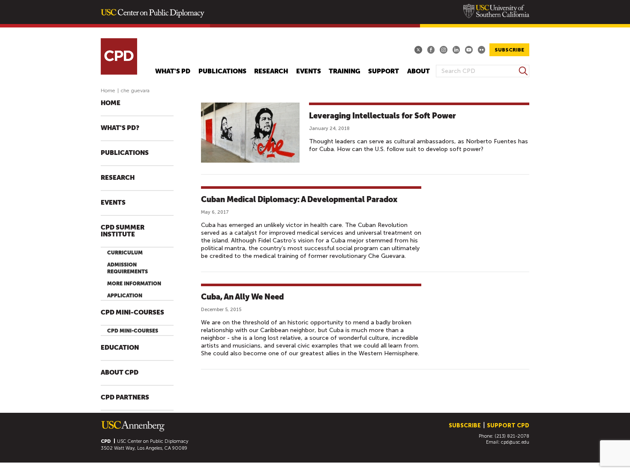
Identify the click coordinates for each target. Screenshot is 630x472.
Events (308, 71)
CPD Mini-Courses (132, 312)
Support (383, 71)
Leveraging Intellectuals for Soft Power (382, 115)
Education (120, 347)
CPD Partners (125, 397)
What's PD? (120, 128)
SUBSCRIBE (509, 50)
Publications (222, 71)
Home (108, 91)
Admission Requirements (127, 268)
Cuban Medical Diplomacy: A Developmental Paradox (299, 199)
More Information (134, 284)
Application (124, 296)
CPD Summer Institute (122, 231)
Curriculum (125, 253)
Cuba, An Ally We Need (242, 296)
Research (271, 71)
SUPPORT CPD (508, 425)
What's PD (172, 71)
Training (344, 71)
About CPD (119, 372)
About (418, 71)
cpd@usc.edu (515, 442)
